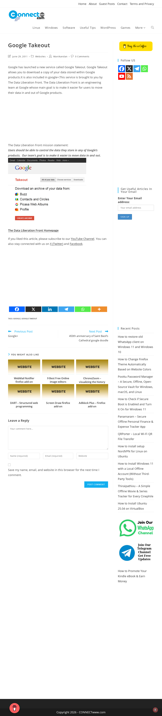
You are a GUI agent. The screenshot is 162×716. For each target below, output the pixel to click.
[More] (99, 309)
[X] (33, 309)
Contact (122, 4)
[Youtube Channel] (121, 76)
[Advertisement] (58, 120)
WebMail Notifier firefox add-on (24, 380)
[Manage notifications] (155, 709)
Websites (40, 56)
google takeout (29, 318)
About (93, 4)
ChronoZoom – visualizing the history (92, 380)
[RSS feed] (129, 76)
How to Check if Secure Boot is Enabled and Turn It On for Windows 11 (135, 404)
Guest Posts (107, 4)
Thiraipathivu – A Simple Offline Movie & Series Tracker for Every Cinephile (135, 491)
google (17, 318)
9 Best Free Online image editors (58, 380)
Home (82, 4)
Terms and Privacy (142, 4)
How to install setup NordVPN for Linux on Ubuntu (132, 451)
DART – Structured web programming (24, 404)
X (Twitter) (56, 244)
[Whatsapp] (83, 309)
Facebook (76, 244)
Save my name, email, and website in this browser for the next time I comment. (53, 472)
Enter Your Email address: (130, 200)
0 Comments (82, 56)
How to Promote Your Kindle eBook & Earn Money (132, 576)
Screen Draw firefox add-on (58, 404)
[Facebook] (17, 309)
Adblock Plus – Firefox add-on (92, 404)
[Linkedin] (50, 309)
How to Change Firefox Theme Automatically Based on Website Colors (134, 364)
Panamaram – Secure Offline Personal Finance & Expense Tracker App (135, 422)
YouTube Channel (82, 239)
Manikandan (60, 56)
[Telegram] (66, 309)
